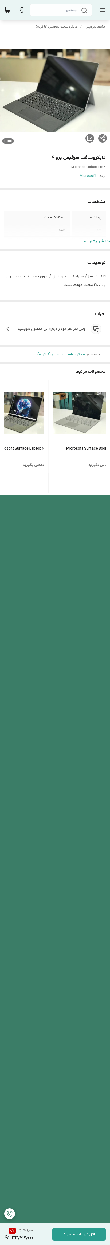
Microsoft (88, 176)
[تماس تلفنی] (9, 1213)
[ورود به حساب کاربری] (21, 9)
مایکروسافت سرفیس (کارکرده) (56, 27)
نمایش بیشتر (99, 241)
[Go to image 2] (4, 141)
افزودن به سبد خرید (79, 1234)
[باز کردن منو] (101, 10)
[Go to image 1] (9, 141)
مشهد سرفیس (95, 27)
